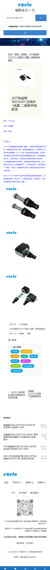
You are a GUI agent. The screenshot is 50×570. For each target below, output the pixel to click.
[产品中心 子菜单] (21, 482)
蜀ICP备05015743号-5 (28, 557)
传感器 (14, 351)
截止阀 (33, 356)
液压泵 (14, 361)
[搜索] (41, 18)
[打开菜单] (25, 32)
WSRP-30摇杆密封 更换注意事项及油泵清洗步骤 (16, 395)
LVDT (24, 356)
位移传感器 (26, 351)
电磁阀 (21, 333)
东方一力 (12, 333)
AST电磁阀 (23, 324)
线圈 (28, 333)
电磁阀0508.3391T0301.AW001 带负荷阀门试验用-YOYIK (19, 426)
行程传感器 (16, 371)
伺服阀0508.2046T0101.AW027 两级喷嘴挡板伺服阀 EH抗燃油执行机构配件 (20, 436)
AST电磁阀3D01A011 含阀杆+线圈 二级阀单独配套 (27, 329)
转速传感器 (28, 366)
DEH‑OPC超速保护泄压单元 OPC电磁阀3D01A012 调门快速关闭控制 (19, 457)
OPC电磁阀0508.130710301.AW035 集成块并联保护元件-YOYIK (19, 447)
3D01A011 (12, 324)
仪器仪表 (15, 366)
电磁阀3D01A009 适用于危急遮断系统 (34, 393)
